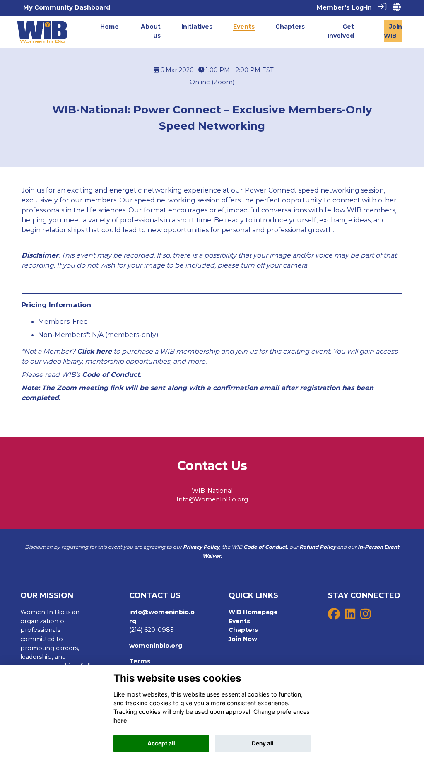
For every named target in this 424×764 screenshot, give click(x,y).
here (120, 720)
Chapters (243, 630)
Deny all (263, 743)
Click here (94, 351)
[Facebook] (334, 616)
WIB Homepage (253, 612)
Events (239, 621)
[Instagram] (365, 616)
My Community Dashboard (66, 7)
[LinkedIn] (350, 616)
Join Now (243, 639)
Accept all (161, 743)
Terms (140, 661)
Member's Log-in (344, 7)
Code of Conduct (111, 374)
